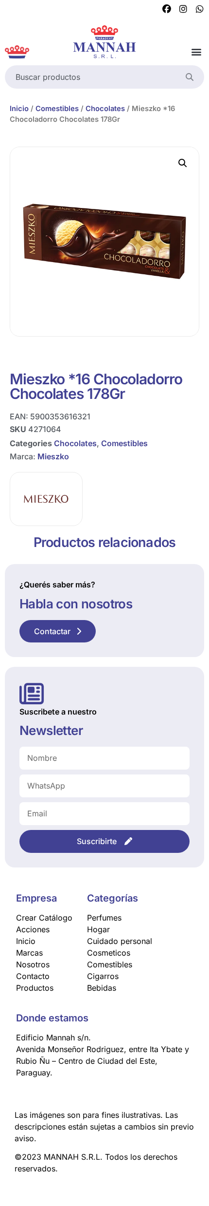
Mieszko (53, 456)
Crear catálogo (44, 918)
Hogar (98, 929)
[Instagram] (183, 9)
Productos (34, 988)
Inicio (19, 108)
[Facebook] (166, 9)
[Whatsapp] (199, 9)
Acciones (33, 929)
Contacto (33, 976)
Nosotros (33, 964)
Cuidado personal (119, 941)
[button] (196, 52)
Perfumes (104, 918)
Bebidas (101, 988)
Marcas (29, 953)
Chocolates (105, 108)
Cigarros (103, 976)
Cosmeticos (108, 953)
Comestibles (57, 108)
